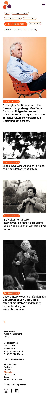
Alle (7, 13)
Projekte (8, 367)
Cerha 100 (31, 30)
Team (6, 377)
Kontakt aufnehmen (13, 379)
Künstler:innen (10, 364)
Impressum (21, 384)
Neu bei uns (35, 23)
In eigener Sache (20, 13)
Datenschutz (9, 384)
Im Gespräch (29, 18)
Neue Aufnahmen (13, 18)
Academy (8, 369)
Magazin (8, 372)
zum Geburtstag (15, 24)
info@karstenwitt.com (14, 359)
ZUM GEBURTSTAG (11, 101)
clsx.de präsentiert (14, 30)
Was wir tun (9, 374)
